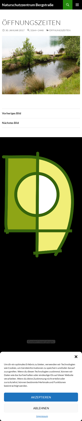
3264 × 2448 (37, 30)
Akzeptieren (41, 397)
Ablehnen (41, 408)
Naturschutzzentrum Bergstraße (28, 5)
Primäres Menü (77, 5)
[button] (76, 357)
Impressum (42, 416)
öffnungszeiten (59, 30)
